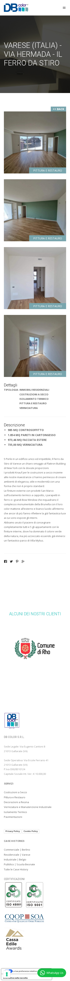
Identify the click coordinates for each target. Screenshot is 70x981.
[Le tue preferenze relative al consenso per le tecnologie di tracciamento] (6, 974)
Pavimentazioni (13, 817)
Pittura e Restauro (14, 797)
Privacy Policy (12, 831)
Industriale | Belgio (15, 859)
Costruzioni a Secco (15, 792)
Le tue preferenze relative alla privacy (30, 971)
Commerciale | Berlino (17, 849)
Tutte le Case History (16, 869)
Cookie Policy (31, 831)
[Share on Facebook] (5, 562)
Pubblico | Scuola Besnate (19, 864)
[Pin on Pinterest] (17, 562)
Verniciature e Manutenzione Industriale (28, 807)
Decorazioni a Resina (16, 802)
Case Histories (14, 841)
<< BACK (58, 109)
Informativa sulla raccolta (15, 978)
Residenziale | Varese (17, 854)
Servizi (8, 783)
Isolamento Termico (15, 812)
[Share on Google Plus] (22, 562)
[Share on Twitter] (11, 562)
